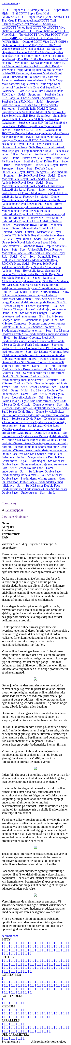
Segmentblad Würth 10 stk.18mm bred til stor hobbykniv (33, 64)
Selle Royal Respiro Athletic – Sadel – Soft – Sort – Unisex (34, 247)
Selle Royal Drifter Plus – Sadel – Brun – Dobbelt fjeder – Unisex (35, 163)
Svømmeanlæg (11, 3)
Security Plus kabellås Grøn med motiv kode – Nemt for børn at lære (33, 55)
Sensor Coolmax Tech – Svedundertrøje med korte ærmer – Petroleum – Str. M (33, 380)
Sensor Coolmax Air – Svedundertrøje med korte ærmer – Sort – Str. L (31, 328)
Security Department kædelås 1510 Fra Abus (32, 50)
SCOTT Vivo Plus (38, 34)
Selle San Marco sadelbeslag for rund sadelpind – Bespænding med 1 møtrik (30, 286)
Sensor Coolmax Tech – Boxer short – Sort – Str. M (34, 367)
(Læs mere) (9, 503)
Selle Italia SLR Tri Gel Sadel (42, 122)
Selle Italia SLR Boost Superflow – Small (34, 115)
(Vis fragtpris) (14, 510)
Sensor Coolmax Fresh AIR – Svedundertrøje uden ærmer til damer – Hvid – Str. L (33, 341)
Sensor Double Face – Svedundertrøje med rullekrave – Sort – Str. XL (32, 483)
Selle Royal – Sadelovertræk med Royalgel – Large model (33, 149)
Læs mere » (9, 516)
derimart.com (10, 936)
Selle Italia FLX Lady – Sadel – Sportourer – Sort (32, 92)
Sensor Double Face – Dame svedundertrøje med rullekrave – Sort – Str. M (35, 464)
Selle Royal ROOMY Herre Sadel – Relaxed (30, 261)
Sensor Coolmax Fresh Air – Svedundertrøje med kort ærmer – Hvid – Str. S (35, 334)
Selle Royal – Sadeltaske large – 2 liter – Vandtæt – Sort (35, 152)
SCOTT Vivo (39, 27)
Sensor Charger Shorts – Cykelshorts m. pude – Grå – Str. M (33, 320)
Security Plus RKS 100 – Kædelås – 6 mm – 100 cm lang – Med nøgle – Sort (35, 61)
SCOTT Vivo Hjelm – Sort (42, 31)
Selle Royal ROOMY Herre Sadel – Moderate (31, 258)
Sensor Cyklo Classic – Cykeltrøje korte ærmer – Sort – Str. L (34, 401)
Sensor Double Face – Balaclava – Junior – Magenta (33, 455)
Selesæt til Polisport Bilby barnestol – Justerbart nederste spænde (32, 78)
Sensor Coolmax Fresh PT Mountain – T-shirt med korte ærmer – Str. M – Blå (35, 355)
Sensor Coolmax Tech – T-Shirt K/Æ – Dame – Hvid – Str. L (35, 388)
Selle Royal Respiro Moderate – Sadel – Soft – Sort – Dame (32, 251)
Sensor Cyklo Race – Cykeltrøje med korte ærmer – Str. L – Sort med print (31, 429)
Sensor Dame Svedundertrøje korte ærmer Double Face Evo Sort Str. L (34, 452)
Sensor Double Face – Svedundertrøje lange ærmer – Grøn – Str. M (35, 478)
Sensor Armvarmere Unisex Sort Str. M (31, 298)
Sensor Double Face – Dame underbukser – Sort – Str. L (27, 469)
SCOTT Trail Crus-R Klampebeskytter (35, 18)
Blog (26, 1041)
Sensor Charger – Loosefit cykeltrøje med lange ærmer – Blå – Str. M (31, 314)
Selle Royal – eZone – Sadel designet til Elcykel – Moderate (35, 135)
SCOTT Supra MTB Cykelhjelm (22, 10)
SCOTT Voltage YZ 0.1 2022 (36, 45)
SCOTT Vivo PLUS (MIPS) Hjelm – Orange (31, 39)
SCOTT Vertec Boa (18, 27)
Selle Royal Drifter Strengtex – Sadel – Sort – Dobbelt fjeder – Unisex (34, 168)
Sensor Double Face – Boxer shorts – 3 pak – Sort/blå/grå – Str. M (34, 459)
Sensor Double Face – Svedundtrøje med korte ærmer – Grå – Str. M (32, 487)
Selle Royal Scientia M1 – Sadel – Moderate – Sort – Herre (32, 272)
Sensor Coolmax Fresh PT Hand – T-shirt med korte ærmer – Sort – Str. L (35, 349)
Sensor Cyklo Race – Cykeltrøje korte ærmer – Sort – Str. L (34, 423)
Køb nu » (22, 516)
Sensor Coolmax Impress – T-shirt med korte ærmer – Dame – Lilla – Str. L (33, 364)
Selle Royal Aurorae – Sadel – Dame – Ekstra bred (34, 156)
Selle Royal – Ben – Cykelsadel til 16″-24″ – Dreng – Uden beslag (32, 131)
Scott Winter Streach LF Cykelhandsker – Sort (31, 46)
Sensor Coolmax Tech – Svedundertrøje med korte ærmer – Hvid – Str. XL (34, 373)
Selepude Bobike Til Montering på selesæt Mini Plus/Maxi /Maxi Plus (32, 73)
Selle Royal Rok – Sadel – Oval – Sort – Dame (33, 254)
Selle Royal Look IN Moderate (31, 214)
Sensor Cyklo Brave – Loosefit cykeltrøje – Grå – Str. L (33, 395)
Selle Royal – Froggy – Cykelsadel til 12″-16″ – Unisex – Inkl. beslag (33, 140)
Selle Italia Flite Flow (37, 91)
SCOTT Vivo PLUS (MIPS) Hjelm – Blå (35, 36)
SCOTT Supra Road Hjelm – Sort (38, 17)
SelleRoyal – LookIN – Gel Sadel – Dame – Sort (33, 290)
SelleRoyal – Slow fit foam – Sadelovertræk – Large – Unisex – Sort (35, 295)
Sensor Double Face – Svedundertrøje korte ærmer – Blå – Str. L (32, 473)
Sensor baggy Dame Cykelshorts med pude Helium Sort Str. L (34, 302)
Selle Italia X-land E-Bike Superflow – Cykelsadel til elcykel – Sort (34, 126)
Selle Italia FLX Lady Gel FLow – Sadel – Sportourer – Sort (32, 98)
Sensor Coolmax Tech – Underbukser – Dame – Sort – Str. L (35, 392)
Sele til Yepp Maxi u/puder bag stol (29, 69)
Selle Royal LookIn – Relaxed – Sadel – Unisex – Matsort (30, 230)
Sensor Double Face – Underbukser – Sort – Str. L (34, 490)
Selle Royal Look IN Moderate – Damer (33, 216)
